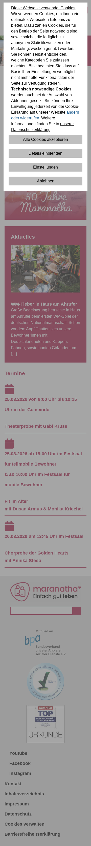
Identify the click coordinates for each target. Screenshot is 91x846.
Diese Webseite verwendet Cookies (43, 8)
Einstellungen (45, 167)
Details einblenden (45, 153)
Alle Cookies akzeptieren (45, 139)
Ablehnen (45, 181)
